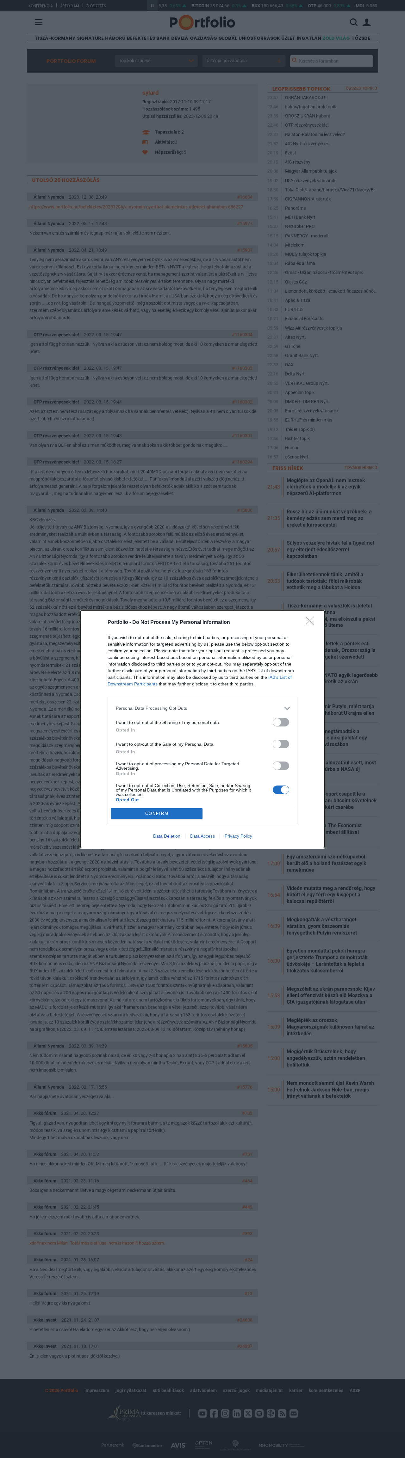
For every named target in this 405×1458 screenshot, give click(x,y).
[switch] (281, 722)
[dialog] (202, 729)
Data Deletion (166, 836)
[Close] (312, 623)
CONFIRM (157, 813)
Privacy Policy (238, 836)
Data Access (202, 836)
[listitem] (202, 708)
